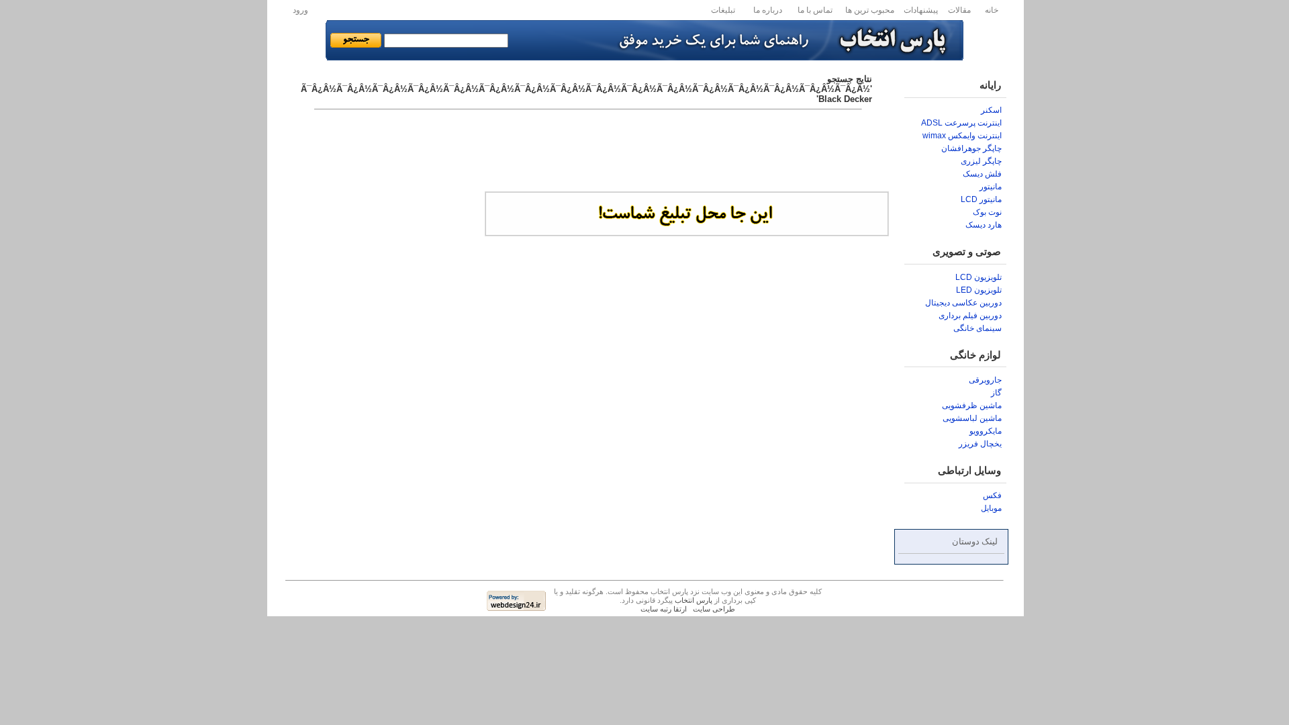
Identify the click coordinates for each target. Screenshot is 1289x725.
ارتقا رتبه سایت (663, 609)
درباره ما (767, 10)
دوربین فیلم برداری (970, 315)
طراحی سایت (714, 609)
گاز (996, 392)
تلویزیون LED (979, 290)
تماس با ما (815, 10)
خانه (991, 10)
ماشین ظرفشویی (972, 405)
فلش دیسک (982, 174)
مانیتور (991, 186)
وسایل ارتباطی (969, 470)
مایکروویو (985, 431)
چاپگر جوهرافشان (971, 148)
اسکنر (991, 110)
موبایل (991, 508)
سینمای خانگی (977, 328)
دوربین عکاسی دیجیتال (963, 302)
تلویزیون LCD (978, 277)
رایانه (990, 85)
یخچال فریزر (980, 443)
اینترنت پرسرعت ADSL (961, 123)
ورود (300, 10)
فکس (992, 495)
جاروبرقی (985, 380)
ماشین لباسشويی (972, 418)
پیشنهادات (921, 10)
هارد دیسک (983, 225)
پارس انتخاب (693, 600)
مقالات (959, 10)
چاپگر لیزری (981, 161)
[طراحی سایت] (516, 608)
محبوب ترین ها (869, 10)
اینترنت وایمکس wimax (962, 135)
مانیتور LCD (981, 199)
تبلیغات (723, 10)
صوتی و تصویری (967, 251)
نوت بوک (987, 212)
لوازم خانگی (975, 355)
